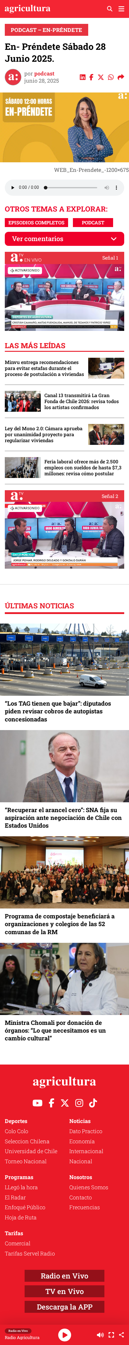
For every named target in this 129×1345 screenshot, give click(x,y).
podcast (44, 73)
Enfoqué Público (25, 1207)
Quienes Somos (88, 1187)
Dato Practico (85, 1131)
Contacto (80, 1197)
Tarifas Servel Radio (30, 1253)
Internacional (86, 1151)
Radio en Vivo (64, 1276)
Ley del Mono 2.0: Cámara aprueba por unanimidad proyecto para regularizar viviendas (43, 434)
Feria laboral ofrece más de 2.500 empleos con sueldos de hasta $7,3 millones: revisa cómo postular (83, 467)
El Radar (15, 1197)
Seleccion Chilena (27, 1141)
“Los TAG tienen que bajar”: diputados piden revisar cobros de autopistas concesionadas (58, 711)
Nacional (80, 1161)
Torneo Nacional (25, 1161)
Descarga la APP (64, 1307)
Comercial (17, 1243)
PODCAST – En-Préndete (46, 29)
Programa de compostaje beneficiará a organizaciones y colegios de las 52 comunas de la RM (60, 923)
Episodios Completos (36, 222)
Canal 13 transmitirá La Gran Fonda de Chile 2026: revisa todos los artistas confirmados (81, 401)
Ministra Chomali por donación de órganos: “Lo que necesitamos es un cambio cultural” (55, 1030)
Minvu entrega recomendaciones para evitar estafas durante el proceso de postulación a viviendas (44, 368)
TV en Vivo (64, 1291)
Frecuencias (84, 1207)
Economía (82, 1141)
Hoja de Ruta (21, 1217)
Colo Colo (16, 1131)
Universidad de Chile (31, 1151)
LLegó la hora (21, 1187)
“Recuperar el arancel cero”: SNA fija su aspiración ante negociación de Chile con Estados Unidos (63, 817)
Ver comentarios (37, 238)
